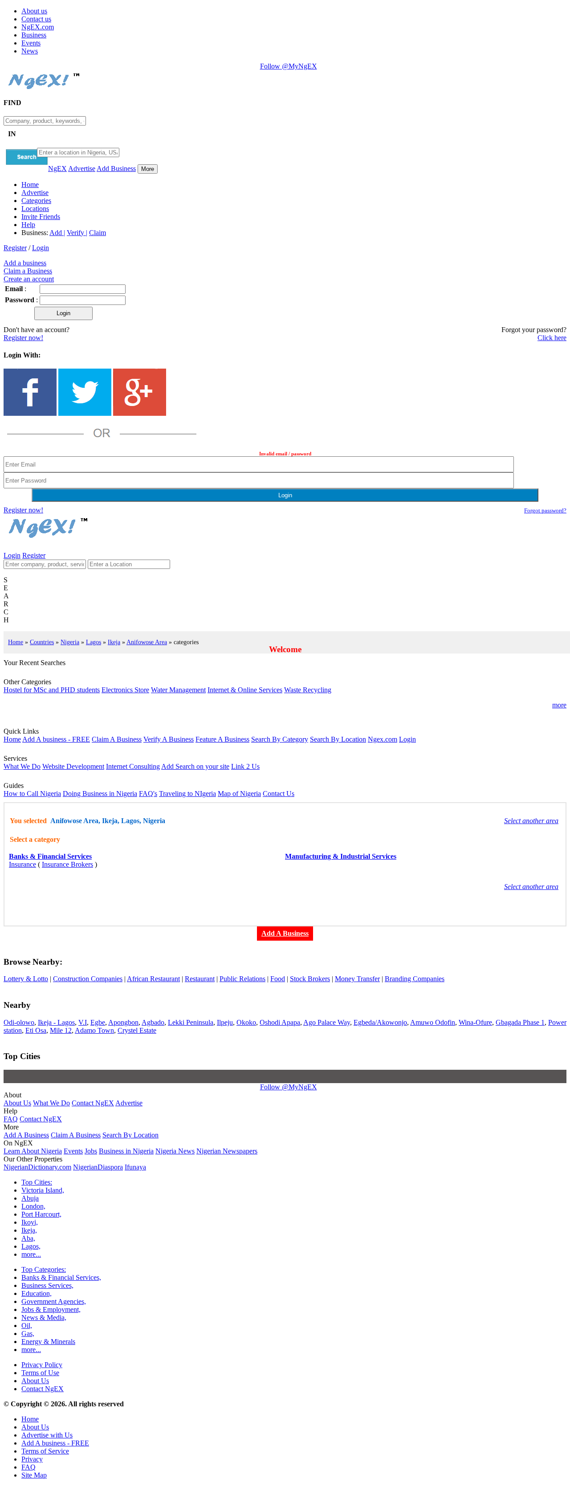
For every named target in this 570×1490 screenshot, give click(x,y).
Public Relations (242, 979)
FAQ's (148, 793)
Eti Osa (35, 1030)
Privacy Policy (41, 1364)
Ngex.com (382, 739)
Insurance (22, 864)
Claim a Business (28, 271)
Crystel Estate (137, 1030)
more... (31, 1254)
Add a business (25, 263)
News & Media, (43, 1317)
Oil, (26, 1325)
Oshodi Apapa (280, 1022)
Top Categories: (43, 1269)
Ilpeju (225, 1022)
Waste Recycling (307, 690)
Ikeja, (29, 1230)
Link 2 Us (245, 766)
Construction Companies (87, 979)
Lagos (93, 642)
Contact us (36, 19)
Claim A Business (117, 739)
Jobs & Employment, (51, 1309)
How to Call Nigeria (32, 793)
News (29, 51)
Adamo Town (94, 1030)
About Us (17, 1103)
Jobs (91, 1151)
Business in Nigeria (126, 1151)
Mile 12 (61, 1030)
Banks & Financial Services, (61, 1277)
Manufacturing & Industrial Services (340, 856)
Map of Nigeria (239, 793)
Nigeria (70, 642)
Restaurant (200, 979)
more (559, 705)
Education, (36, 1293)
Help (28, 224)
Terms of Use (40, 1372)
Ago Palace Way (326, 1022)
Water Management (178, 690)
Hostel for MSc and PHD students (52, 690)
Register (15, 248)
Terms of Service (45, 1451)
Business (33, 35)
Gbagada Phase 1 (520, 1022)
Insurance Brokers (67, 864)
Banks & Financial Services (50, 856)
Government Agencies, (53, 1301)
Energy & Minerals (48, 1341)
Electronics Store (125, 690)
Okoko (246, 1022)
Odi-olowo (19, 1022)
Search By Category (279, 739)
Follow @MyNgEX (288, 66)
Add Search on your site (195, 766)
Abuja (30, 1198)
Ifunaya (135, 1167)
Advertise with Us (47, 1435)
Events (31, 43)
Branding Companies (414, 979)
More (147, 169)
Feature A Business (222, 739)
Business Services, (47, 1285)
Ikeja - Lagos (56, 1022)
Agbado (153, 1022)
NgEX (57, 168)
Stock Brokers (310, 979)
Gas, (27, 1333)
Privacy (32, 1459)
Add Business (116, 168)
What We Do (22, 766)
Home (30, 184)
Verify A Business (168, 739)
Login (40, 248)
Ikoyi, (29, 1222)
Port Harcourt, (41, 1214)
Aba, (28, 1238)
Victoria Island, (42, 1190)
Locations (35, 208)
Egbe (97, 1022)
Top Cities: (36, 1182)
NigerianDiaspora (98, 1167)
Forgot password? (545, 510)
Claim (97, 232)
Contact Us (278, 793)
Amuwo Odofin (432, 1022)
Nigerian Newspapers (226, 1151)
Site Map (34, 1475)
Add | (57, 232)
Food (277, 979)
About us (34, 11)
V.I (82, 1022)
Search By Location (338, 739)
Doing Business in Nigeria (100, 793)
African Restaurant (153, 979)
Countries (42, 642)
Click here (551, 337)
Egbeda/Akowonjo (380, 1022)
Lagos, (31, 1246)
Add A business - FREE (56, 739)
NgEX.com (37, 27)
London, (33, 1206)
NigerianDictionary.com (37, 1167)
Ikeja (114, 642)
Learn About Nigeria (33, 1151)
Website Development (73, 766)
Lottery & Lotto (26, 979)
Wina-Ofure (475, 1022)
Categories (36, 200)
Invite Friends (40, 216)
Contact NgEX (93, 1103)
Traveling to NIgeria (187, 793)
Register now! (23, 337)
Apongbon (123, 1022)
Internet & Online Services (245, 690)
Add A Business (26, 1135)
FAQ (11, 1119)
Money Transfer (357, 979)
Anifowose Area (146, 642)
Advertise (81, 168)
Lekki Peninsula (190, 1022)
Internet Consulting (133, 766)
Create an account (29, 279)
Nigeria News (175, 1151)
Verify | (77, 232)
